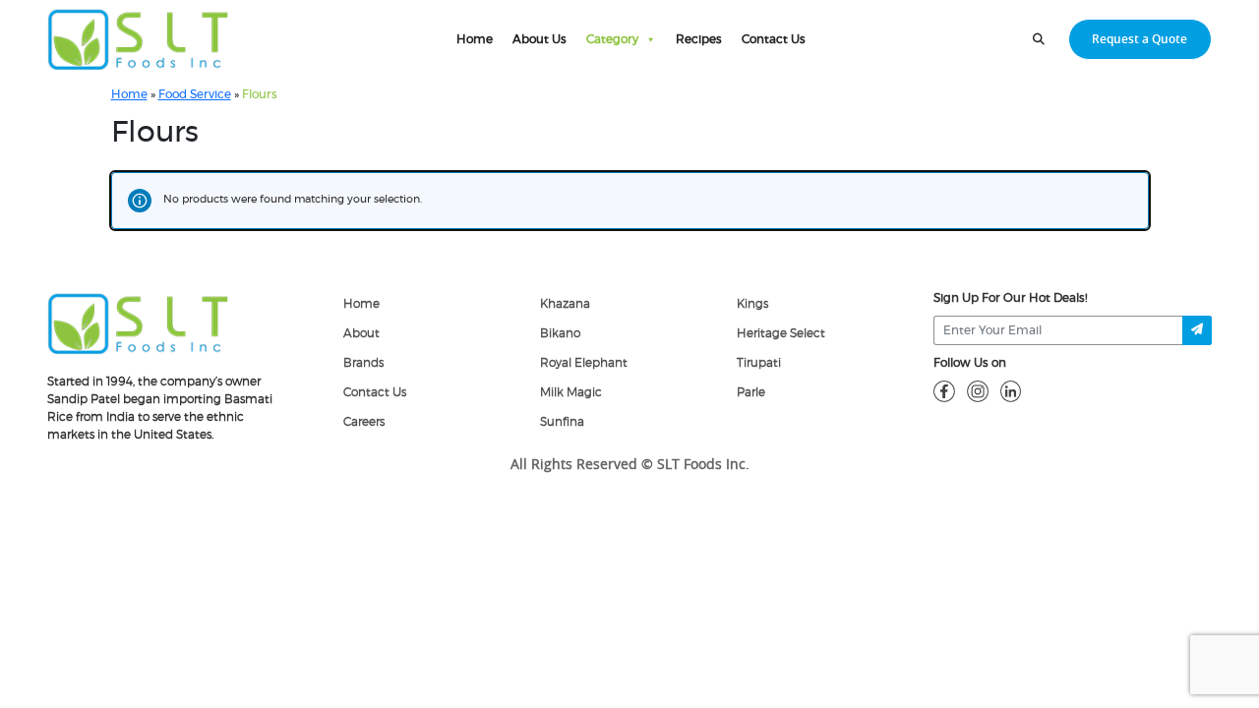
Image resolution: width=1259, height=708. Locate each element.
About (361, 333)
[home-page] (138, 39)
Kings (752, 304)
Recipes (699, 39)
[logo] (138, 322)
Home (474, 39)
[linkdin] (1011, 390)
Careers (364, 422)
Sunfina (562, 422)
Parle (751, 392)
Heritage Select (781, 333)
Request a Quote (1139, 38)
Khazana (565, 304)
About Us (539, 39)
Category (612, 39)
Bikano (560, 333)
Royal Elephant (584, 363)
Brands (363, 363)
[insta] (978, 390)
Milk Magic (571, 392)
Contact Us (774, 39)
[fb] (944, 390)
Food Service (194, 94)
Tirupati (759, 363)
